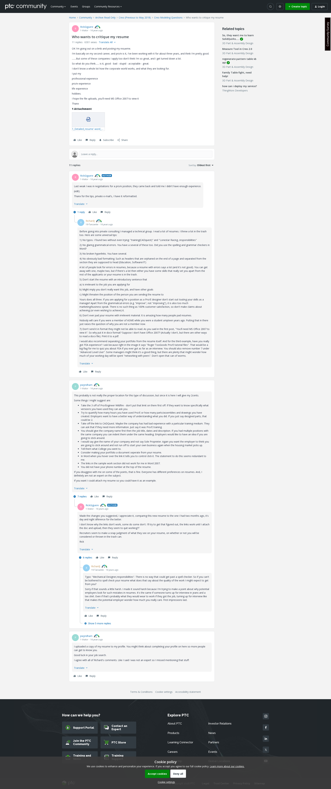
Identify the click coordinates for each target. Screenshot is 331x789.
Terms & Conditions (141, 691)
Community (85, 17)
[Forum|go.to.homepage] (26, 6)
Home (72, 17)
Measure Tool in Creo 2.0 (237, 49)
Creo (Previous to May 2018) (135, 17)
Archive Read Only (105, 17)
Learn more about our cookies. (227, 766)
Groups (86, 6)
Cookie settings (164, 691)
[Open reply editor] (141, 154)
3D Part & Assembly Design (237, 43)
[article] (142, 194)
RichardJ (90, 220)
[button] (297, 6)
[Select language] (280, 6)
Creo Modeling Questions (168, 17)
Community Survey (328, 34)
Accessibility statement (188, 691)
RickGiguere (86, 26)
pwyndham (86, 384)
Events (74, 6)
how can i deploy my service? (239, 86)
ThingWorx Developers (235, 90)
